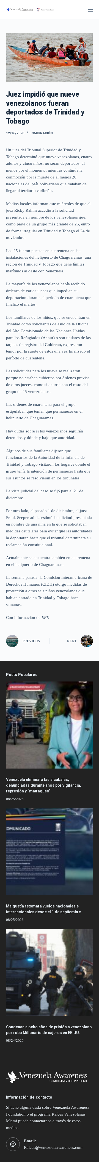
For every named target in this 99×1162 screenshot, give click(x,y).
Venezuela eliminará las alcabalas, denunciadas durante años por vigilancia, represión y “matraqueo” (43, 785)
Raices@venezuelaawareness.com (53, 1147)
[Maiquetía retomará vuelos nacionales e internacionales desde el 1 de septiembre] (49, 851)
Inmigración (42, 133)
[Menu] (90, 9)
